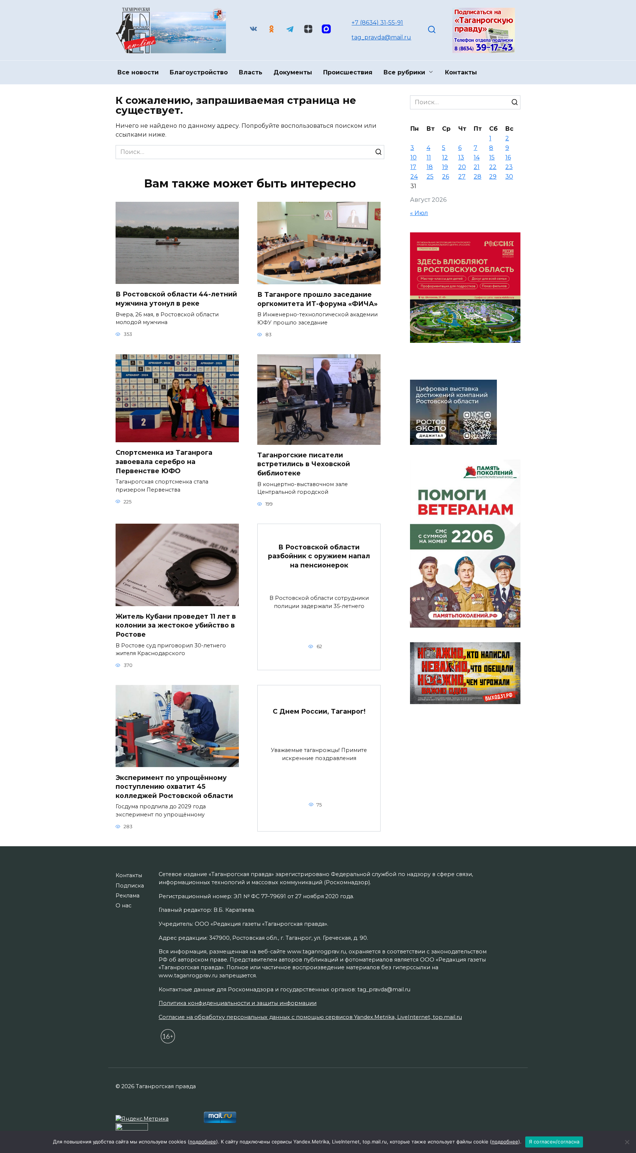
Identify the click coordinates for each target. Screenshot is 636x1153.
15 (492, 157)
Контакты (461, 72)
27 (462, 176)
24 (414, 176)
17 (413, 167)
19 (445, 167)
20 (462, 167)
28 (477, 176)
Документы (292, 72)
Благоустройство (199, 72)
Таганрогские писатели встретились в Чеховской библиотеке (303, 464)
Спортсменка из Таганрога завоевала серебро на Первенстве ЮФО (164, 461)
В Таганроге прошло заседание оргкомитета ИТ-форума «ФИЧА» (317, 299)
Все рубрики (404, 72)
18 (430, 167)
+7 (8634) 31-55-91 (377, 22)
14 (477, 157)
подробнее (203, 1142)
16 (508, 157)
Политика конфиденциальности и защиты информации (238, 1003)
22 (493, 167)
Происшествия (347, 72)
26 (445, 176)
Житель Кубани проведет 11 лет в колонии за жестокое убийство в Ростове (176, 625)
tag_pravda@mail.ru (381, 37)
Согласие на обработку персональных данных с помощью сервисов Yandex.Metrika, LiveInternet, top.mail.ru (310, 1017)
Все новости (138, 72)
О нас (123, 905)
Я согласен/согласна (554, 1142)
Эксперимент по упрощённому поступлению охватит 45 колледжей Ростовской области (174, 786)
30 (509, 176)
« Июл (419, 213)
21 (477, 167)
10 (413, 157)
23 (509, 167)
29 (493, 176)
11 (429, 157)
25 (430, 176)
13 (461, 157)
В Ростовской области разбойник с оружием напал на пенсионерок (319, 556)
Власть (250, 72)
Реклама (127, 895)
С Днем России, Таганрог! (319, 711)
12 (445, 157)
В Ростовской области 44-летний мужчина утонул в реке (176, 298)
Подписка (130, 885)
